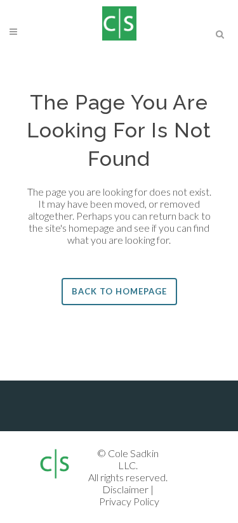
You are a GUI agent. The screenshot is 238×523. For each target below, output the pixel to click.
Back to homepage (119, 291)
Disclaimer (125, 489)
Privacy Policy (129, 501)
